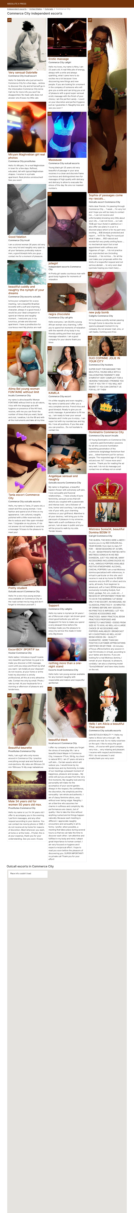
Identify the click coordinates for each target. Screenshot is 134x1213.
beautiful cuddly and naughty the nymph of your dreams (26, 290)
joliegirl (53, 263)
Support (54, 605)
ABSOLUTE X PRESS (16, 3)
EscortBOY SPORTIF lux (23, 649)
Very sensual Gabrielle (22, 72)
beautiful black (58, 739)
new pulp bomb (99, 312)
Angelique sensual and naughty (63, 477)
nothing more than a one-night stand (65, 664)
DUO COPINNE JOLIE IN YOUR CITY (104, 359)
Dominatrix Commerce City (106, 432)
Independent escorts (17, 9)
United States (35, 9)
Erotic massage (59, 59)
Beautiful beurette (20, 747)
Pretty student (17, 588)
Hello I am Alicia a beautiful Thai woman (106, 725)
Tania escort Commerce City (24, 496)
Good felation (17, 236)
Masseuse (55, 159)
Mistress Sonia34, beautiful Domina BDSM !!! (106, 530)
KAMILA (54, 393)
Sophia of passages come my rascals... (106, 197)
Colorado (49, 9)
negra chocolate (59, 314)
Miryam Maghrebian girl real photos (26, 156)
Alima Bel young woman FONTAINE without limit (24, 390)
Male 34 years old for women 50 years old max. (25, 803)
